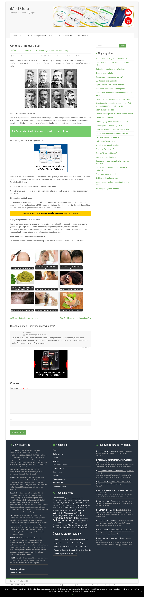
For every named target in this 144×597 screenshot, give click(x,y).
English (56, 543)
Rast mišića (57, 523)
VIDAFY (13, 477)
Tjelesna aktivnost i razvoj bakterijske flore (112, 129)
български (57, 539)
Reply (87, 347)
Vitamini (85, 525)
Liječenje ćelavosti (34, 56)
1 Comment (81, 56)
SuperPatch (14, 493)
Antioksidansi (58, 498)
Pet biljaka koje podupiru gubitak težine (115, 460)
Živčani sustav (82, 528)
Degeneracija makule (104, 73)
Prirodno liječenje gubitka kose (112, 471)
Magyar (82, 543)
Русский (72, 550)
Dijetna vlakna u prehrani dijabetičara (110, 85)
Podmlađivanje (78, 515)
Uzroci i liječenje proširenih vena (24, 318)
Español (63, 543)
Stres (66, 525)
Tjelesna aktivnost (75, 525)
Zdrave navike (58, 483)
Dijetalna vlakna (69, 505)
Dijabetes (55, 505)
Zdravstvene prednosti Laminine (40, 36)
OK (73, 594)
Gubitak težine (62, 507)
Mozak (78, 513)
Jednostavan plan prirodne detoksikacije (112, 133)
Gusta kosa (24, 56)
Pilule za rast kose (55, 56)
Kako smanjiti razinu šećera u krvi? (109, 77)
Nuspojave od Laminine (107, 451)
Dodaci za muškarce (17, 569)
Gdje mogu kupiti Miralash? (106, 174)
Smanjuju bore (76, 523)
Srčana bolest (58, 525)
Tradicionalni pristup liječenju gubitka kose (113, 99)
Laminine (59, 512)
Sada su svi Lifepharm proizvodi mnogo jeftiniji (114, 114)
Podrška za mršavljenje (65, 517)
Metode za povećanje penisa (107, 145)
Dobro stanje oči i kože (105, 110)
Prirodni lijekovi (58, 468)
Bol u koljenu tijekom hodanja (107, 189)
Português (57, 550)
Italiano (70, 546)
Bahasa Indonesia (60, 546)
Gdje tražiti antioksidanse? (106, 153)
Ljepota (35, 51)
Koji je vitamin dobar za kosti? (107, 178)
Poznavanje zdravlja (46, 51)
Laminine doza (82, 36)
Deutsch (77, 539)
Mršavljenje (58, 515)
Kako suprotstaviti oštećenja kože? (109, 126)
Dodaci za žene (15, 573)
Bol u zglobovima (76, 500)
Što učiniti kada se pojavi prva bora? (75, 318)
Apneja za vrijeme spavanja (72, 498)
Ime (11, 419)
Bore (82, 500)
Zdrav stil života (72, 528)
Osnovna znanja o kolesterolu (107, 137)
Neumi (12, 515)
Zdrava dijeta (60, 527)
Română (65, 550)
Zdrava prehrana (59, 479)
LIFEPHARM (14, 450)
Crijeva (86, 500)
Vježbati (55, 475)
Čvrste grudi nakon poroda (106, 81)
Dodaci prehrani (18, 36)
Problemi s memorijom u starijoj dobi (110, 89)
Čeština (65, 539)
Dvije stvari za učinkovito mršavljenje (110, 69)
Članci (15, 51)
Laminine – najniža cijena (106, 157)
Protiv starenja (83, 520)
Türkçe (56, 554)
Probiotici (73, 520)
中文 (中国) (73, 554)
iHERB (12, 558)
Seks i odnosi (57, 472)
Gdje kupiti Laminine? (65, 36)
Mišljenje (56, 461)
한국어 (76, 546)
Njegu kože (68, 515)
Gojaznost (79, 505)
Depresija (60, 503)
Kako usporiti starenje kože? (110, 538)
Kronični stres (66, 510)
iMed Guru (19, 8)
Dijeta (61, 505)
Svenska (88, 550)
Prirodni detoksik (83, 518)
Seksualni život (66, 523)
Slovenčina (80, 550)
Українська (64, 554)
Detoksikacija (69, 503)
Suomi (69, 543)
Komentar (19, 388)
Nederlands (84, 546)
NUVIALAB (14, 538)
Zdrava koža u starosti (104, 118)
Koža (60, 510)
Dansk (71, 539)
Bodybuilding (58, 500)
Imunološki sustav (78, 507)
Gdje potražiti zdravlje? (105, 149)
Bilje (82, 498)
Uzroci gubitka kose (66, 56)
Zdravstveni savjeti (62, 51)
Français (75, 543)
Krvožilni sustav (77, 510)
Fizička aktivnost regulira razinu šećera (111, 59)
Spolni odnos (84, 523)
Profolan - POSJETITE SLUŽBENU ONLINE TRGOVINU (50, 213)
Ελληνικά (84, 539)
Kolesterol (56, 510)
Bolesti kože (67, 500)
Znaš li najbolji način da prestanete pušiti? (112, 122)
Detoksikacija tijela (82, 503)
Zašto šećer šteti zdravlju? (106, 141)
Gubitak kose (17, 56)
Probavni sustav (61, 520)
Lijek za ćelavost (44, 56)
